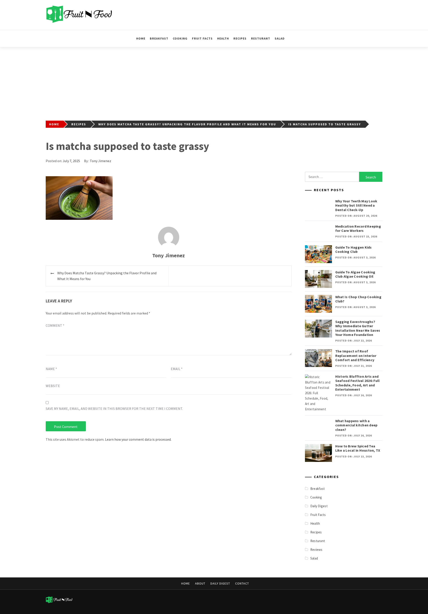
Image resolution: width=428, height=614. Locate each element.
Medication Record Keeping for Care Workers (358, 228)
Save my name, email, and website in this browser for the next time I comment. (114, 408)
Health (223, 38)
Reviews (316, 549)
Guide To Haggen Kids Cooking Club (353, 249)
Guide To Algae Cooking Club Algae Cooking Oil (355, 274)
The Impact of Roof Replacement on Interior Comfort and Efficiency (356, 355)
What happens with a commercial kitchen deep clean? (356, 425)
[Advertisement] (214, 80)
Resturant (260, 38)
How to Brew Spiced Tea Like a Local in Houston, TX (357, 448)
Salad (280, 38)
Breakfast (159, 38)
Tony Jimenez (100, 161)
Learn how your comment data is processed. (138, 439)
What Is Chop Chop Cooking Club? (358, 299)
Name (51, 369)
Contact (242, 583)
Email (177, 369)
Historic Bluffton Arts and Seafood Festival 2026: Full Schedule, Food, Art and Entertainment (357, 383)
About (200, 583)
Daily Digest (319, 506)
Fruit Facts (202, 38)
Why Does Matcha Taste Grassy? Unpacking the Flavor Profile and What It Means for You (106, 276)
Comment (55, 325)
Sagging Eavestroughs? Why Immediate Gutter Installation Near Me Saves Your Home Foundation (357, 328)
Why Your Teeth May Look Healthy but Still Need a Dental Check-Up (356, 205)
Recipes (240, 38)
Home (140, 38)
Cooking (180, 38)
